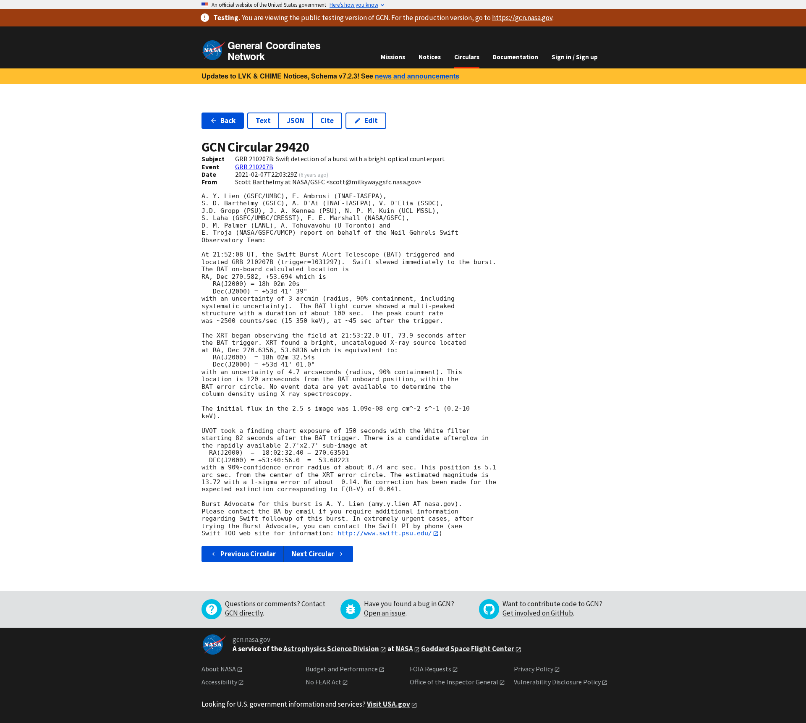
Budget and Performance (342, 669)
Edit (371, 120)
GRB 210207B (254, 166)
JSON (295, 120)
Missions (393, 57)
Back (228, 120)
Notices (430, 57)
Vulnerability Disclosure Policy (557, 682)
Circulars (466, 57)
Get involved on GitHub (537, 613)
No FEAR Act (323, 682)
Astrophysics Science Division (331, 648)
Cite (327, 120)
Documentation (515, 57)
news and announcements (417, 76)
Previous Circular (248, 553)
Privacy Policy (533, 669)
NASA (404, 648)
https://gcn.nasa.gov (522, 17)
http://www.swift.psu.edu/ (385, 533)
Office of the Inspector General (454, 682)
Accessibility (219, 682)
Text (263, 120)
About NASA (219, 669)
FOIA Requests (430, 669)
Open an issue (385, 613)
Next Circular (313, 553)
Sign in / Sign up (575, 57)
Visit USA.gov (388, 704)
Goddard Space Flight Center (467, 648)
